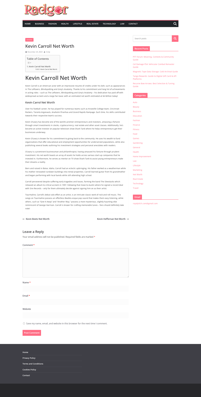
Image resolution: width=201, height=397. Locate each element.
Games (136, 138)
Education (137, 116)
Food (135, 134)
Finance (136, 125)
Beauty (136, 107)
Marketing (137, 170)
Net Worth (137, 174)
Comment (29, 245)
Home (28, 23)
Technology (109, 23)
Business (39, 23)
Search (175, 38)
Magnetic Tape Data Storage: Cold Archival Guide (155, 71)
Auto (135, 102)
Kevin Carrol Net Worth (48, 69)
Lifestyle (77, 23)
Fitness (136, 129)
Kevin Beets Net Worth (37, 218)
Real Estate (92, 23)
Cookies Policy (29, 369)
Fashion (52, 23)
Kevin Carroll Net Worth (40, 66)
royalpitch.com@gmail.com (145, 203)
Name (27, 282)
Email (26, 295)
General (29, 40)
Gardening (138, 143)
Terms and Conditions (33, 363)
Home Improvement (142, 156)
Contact (133, 23)
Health (65, 23)
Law (122, 23)
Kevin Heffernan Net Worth (111, 218)
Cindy (48, 52)
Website (27, 308)
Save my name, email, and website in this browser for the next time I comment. (66, 323)
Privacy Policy (29, 358)
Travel (136, 188)
